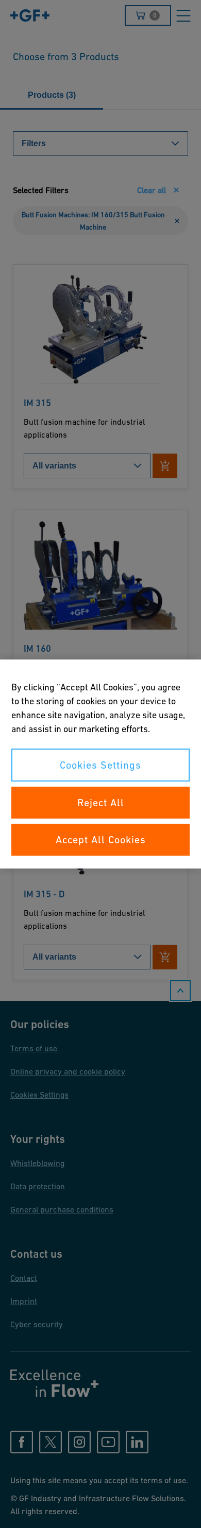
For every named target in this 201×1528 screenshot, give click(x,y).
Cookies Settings (100, 765)
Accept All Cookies (101, 839)
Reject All (100, 802)
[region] (100, 764)
